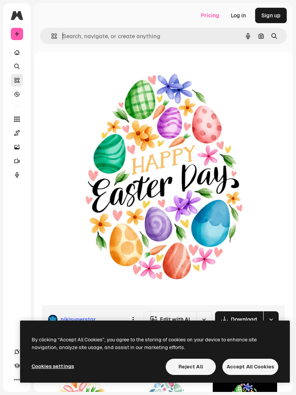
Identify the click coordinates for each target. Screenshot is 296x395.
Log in (238, 15)
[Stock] (17, 80)
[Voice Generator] (17, 175)
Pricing (210, 15)
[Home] (17, 52)
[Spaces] (17, 133)
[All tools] (17, 119)
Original (91, 69)
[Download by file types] (271, 319)
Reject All (190, 366)
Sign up (271, 15)
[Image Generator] (17, 147)
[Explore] (17, 94)
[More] (17, 379)
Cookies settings (53, 366)
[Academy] (17, 366)
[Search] (17, 66)
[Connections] (17, 352)
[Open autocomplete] (51, 36)
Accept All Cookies (250, 366)
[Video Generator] (17, 161)
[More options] (133, 319)
